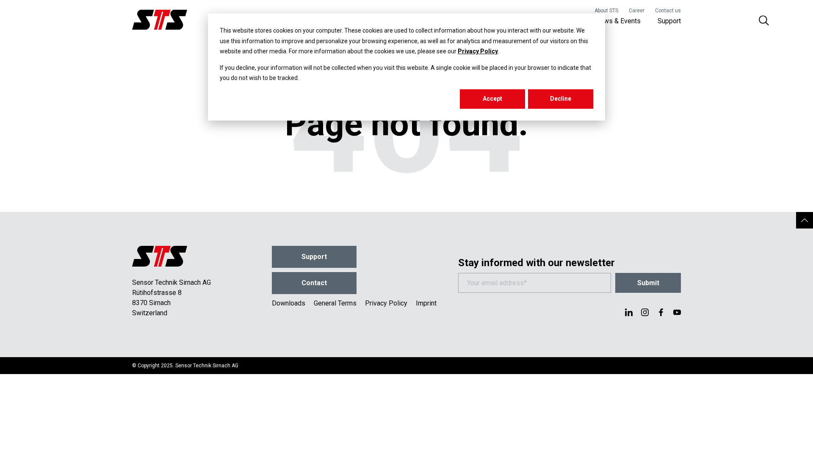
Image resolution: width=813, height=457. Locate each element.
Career (636, 11)
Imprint (426, 303)
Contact (314, 283)
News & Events (618, 21)
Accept (492, 98)
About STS (606, 11)
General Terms (335, 303)
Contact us (668, 11)
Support (669, 21)
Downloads (288, 303)
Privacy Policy (478, 51)
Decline (560, 98)
